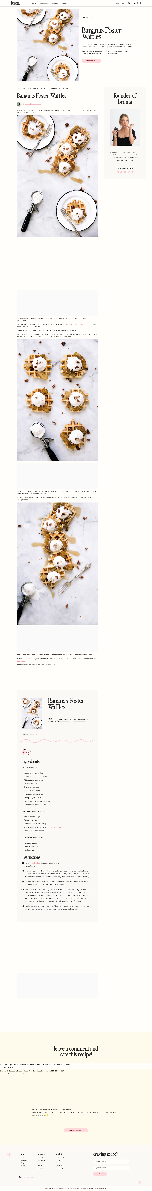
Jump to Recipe (91, 61)
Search (123, 3)
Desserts (41, 1163)
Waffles (85, 17)
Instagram (21, 661)
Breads (40, 1158)
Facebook (59, 1168)
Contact (24, 1160)
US (24, 752)
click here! (129, 160)
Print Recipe (81, 720)
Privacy (23, 1166)
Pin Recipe (64, 720)
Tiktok (58, 1160)
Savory (40, 1168)
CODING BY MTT (102, 1188)
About (23, 1158)
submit (100, 1174)
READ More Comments (76, 1130)
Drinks (40, 1166)
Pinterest (59, 1166)
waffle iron (36, 863)
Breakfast (34, 88)
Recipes (41, 1154)
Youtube (59, 1163)
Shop (23, 1163)
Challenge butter (54, 827)
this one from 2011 (76, 324)
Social (59, 1154)
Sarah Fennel (35, 734)
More (23, 1154)
